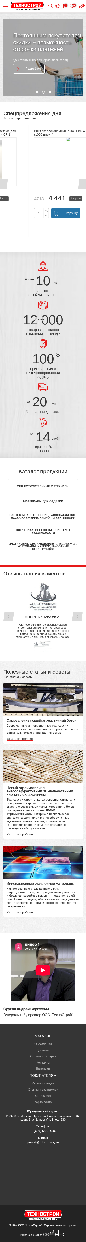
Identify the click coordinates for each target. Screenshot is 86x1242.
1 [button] (37, 92)
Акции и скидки (43, 1054)
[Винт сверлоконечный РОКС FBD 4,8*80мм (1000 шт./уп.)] (43, 161)
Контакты (43, 1033)
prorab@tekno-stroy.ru (43, 1113)
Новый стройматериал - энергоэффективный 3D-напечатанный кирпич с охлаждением (40, 763)
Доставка (43, 1021)
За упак (53, 198)
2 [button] (43, 92)
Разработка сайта (31, 1206)
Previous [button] (8, 602)
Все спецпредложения (19, 118)
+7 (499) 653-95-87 (43, 1102)
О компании (43, 1015)
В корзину (45, 213)
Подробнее (33, 68)
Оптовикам (43, 1067)
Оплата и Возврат (43, 1027)
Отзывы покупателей (43, 1060)
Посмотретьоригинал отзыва (43, 620)
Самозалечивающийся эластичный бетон (41, 692)
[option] (43, 57)
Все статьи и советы (17, 648)
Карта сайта (43, 1073)
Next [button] (77, 602)
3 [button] (50, 92)
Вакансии (43, 1039)
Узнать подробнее (20, 710)
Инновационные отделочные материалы (41, 855)
